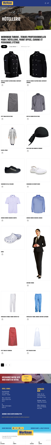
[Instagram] (16, 428)
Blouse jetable (4, 150)
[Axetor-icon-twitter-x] (22, 428)
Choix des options (2, 85)
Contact (40, 443)
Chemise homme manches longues (34, 218)
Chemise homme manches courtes (9, 218)
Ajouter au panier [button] (2, 119)
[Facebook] (13, 428)
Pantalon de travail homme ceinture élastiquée (37, 316)
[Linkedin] (19, 428)
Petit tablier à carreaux (6, 350)
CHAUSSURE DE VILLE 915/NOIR (7, 184)
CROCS (2, 251)
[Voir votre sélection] (45, 3)
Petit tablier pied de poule (7, 116)
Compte (14, 443)
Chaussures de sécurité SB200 (33, 184)
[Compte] (13, 442)
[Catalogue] (1, 442)
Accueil (4, 8)
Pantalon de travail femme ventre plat (10, 316)
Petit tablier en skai (31, 350)
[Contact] (39, 442)
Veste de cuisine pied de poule (33, 116)
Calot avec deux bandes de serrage (34, 148)
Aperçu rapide (22, 52)
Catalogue (2, 443)
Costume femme (30, 282)
